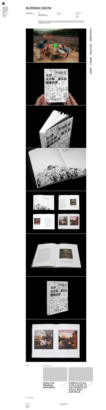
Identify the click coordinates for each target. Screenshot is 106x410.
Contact (4, 16)
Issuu (27, 407)
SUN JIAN (59, 14)
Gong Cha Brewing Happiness (49, 385)
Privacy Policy (62, 404)
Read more (65, 384)
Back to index (30, 397)
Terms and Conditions (64, 403)
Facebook (28, 403)
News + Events (5, 12)
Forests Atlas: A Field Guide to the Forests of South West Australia (78, 387)
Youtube (27, 406)
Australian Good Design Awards (5, 10)
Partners (4, 15)
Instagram (28, 405)
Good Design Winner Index (5, 8)
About (3, 14)
